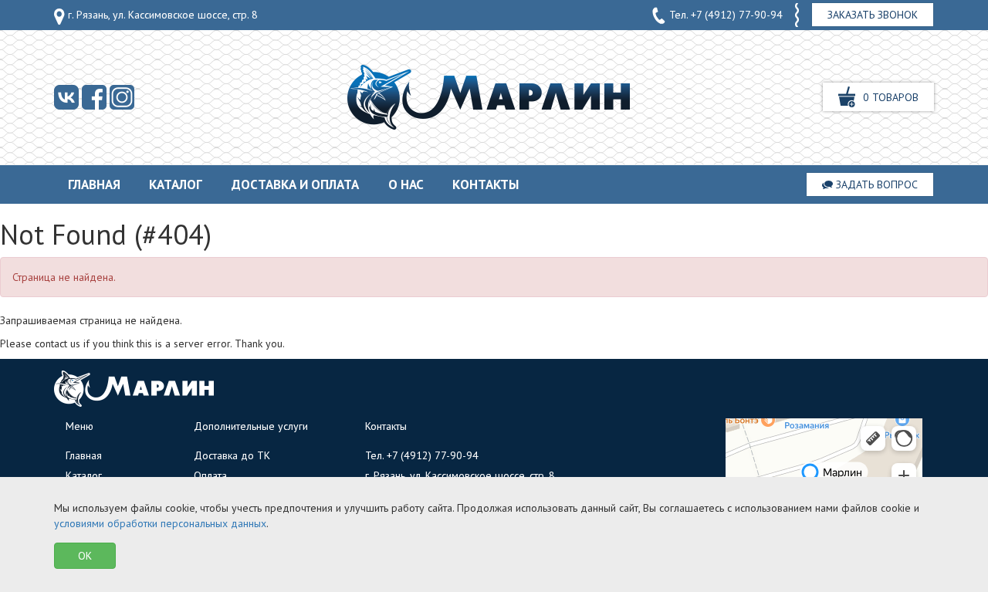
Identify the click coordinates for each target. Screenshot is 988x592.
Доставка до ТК (232, 455)
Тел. (724, 15)
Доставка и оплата (295, 184)
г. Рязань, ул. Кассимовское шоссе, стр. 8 (161, 15)
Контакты (485, 184)
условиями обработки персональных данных (160, 523)
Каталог (175, 184)
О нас (406, 184)
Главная (94, 184)
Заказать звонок (872, 15)
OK (85, 556)
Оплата (210, 475)
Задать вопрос (875, 184)
